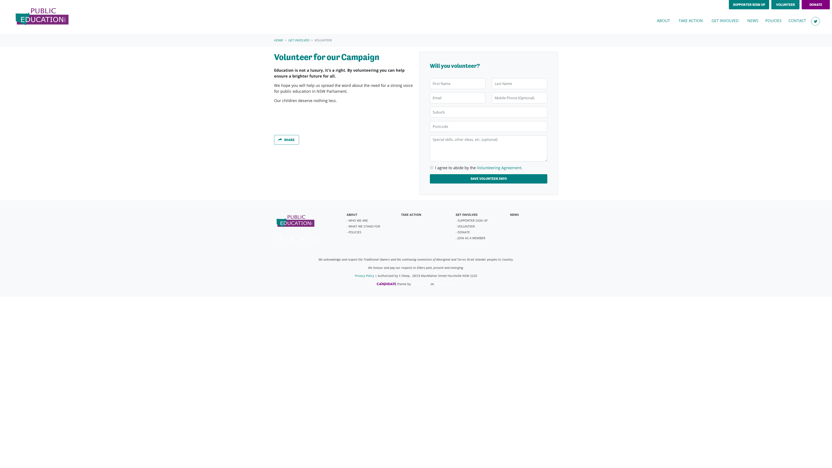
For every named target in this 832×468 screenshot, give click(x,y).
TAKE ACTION (411, 215)
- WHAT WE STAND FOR (363, 226)
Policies (773, 20)
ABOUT (352, 215)
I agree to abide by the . (478, 167)
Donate (815, 5)
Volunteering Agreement (499, 167)
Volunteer (785, 5)
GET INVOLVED (467, 215)
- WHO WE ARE (357, 220)
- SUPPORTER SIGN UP (472, 220)
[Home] (42, 16)
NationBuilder (445, 284)
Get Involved (298, 40)
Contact (797, 20)
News (752, 20)
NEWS (514, 215)
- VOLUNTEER (465, 226)
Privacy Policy (364, 276)
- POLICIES (354, 232)
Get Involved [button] (728, 20)
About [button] (663, 20)
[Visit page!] (815, 21)
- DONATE (463, 232)
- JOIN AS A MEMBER (470, 238)
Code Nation (421, 284)
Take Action (691, 20)
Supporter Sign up (749, 5)
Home (278, 40)
